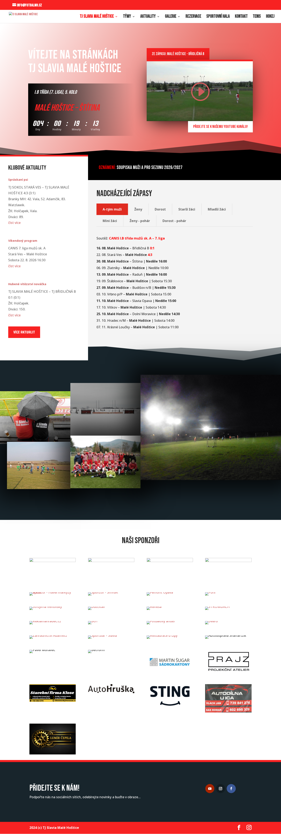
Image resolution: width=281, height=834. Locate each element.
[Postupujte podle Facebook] (231, 788)
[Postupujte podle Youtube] (209, 788)
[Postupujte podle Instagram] (220, 788)
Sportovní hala (218, 17)
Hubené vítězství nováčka (27, 284)
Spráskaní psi (18, 180)
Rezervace (193, 17)
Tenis (257, 17)
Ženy (138, 209)
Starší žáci (186, 209)
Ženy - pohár (140, 221)
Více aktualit (24, 332)
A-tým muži (112, 209)
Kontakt (241, 17)
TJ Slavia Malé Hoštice (97, 17)
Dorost (160, 209)
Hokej (270, 17)
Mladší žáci (217, 209)
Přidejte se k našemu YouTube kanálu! (220, 126)
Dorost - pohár (174, 221)
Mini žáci (110, 221)
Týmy (127, 17)
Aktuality (148, 17)
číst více (14, 222)
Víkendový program (22, 241)
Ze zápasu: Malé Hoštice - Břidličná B (178, 53)
